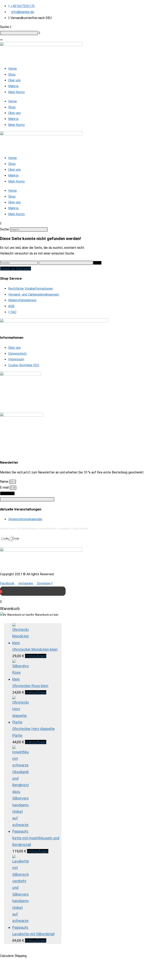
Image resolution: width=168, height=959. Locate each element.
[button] (84, 224)
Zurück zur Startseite (15, 268)
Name (4, 481)
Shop (12, 74)
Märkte (13, 86)
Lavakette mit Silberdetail (33, 934)
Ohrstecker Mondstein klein (35, 649)
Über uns (14, 80)
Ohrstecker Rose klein (30, 686)
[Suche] (1, 39)
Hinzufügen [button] (35, 656)
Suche (4, 229)
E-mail (5, 487)
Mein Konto (16, 92)
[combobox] (19, 33)
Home (12, 69)
